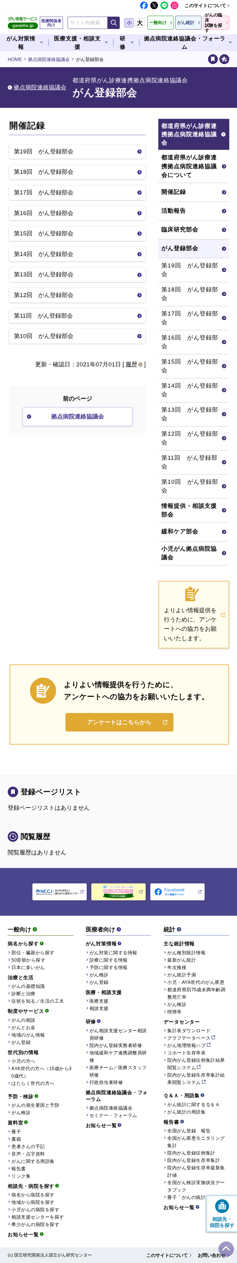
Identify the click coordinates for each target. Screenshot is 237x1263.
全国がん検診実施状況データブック (196, 1186)
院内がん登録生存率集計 (193, 1160)
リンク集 (21, 1176)
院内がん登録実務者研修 (115, 1045)
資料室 (15, 1122)
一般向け (19, 929)
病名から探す (23, 943)
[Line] (164, 5)
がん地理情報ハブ (186, 1045)
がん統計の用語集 (186, 1111)
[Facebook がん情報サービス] (177, 891)
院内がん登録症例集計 (191, 1152)
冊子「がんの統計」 (188, 1197)
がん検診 (21, 1112)
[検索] (113, 23)
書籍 (16, 1139)
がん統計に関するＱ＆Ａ (193, 1104)
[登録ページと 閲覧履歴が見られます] (213, 59)
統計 (169, 929)
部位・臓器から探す (33, 952)
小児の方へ (23, 1061)
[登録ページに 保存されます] (224, 59)
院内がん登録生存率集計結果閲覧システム (196, 1078)
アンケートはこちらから (119, 722)
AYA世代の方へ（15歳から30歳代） (41, 1072)
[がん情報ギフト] (118, 891)
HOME (15, 59)
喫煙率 (174, 1011)
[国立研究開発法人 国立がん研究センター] (59, 891)
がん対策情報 (101, 943)
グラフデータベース (188, 1038)
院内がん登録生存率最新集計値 (196, 1171)
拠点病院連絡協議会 (49, 59)
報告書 (18, 1168)
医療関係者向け (51, 22)
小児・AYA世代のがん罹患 (195, 982)
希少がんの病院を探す (35, 1224)
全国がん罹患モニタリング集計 (196, 1141)
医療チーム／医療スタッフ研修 (118, 1071)
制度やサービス (26, 1011)
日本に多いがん (28, 967)
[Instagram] (174, 5)
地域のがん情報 (28, 1034)
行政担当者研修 (106, 1082)
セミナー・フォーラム (113, 1115)
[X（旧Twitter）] (154, 5)
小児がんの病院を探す (35, 1209)
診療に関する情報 (108, 960)
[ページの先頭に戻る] (226, 1249)
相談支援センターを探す (37, 1217)
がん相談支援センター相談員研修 (118, 1034)
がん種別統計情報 (186, 952)
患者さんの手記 (28, 1146)
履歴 (131, 364)
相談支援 (99, 1008)
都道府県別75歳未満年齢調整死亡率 (196, 993)
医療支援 (99, 1001)
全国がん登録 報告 (188, 1130)
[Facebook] (144, 5)
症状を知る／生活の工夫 (37, 1001)
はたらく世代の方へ (33, 1083)
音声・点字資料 (28, 1153)
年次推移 (176, 967)
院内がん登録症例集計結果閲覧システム (196, 1063)
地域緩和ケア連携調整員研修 (118, 1056)
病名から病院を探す (33, 1194)
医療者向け (100, 929)
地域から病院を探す (33, 1202)
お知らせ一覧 (23, 1234)
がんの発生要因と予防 (35, 1105)
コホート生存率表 (186, 1052)
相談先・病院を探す (31, 1186)
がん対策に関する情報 (113, 952)
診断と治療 (23, 993)
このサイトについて (205, 5)
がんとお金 (23, 1027)
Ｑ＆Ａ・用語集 (182, 1095)
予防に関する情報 (108, 967)
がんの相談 (23, 1020)
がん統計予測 (181, 974)
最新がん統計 (181, 960)
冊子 (16, 1131)
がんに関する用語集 (33, 1161)
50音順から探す (28, 960)
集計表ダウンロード (188, 1030)
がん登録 (21, 1042)
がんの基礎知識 (28, 986)
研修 (91, 1021)
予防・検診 (21, 1096)
